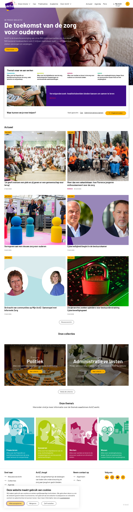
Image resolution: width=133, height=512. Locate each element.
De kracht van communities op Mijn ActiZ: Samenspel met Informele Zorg (30, 309)
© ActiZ (126, 505)
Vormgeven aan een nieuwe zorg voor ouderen (25, 246)
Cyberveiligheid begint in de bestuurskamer (87, 246)
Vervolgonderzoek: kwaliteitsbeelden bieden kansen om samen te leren (82, 93)
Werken (72, 450)
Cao (81, 112)
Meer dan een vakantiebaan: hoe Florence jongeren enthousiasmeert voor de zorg (90, 183)
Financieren (11, 450)
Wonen (104, 450)
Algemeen (81, 476)
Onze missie (10, 49)
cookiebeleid (65, 498)
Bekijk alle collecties (66, 392)
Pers (79, 480)
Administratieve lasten (93, 112)
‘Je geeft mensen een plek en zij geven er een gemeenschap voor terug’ (34, 183)
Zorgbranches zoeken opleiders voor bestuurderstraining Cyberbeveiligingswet (93, 309)
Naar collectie (36, 371)
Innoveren (42, 448)
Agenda (11, 485)
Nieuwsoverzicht (66, 322)
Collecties (12, 481)
